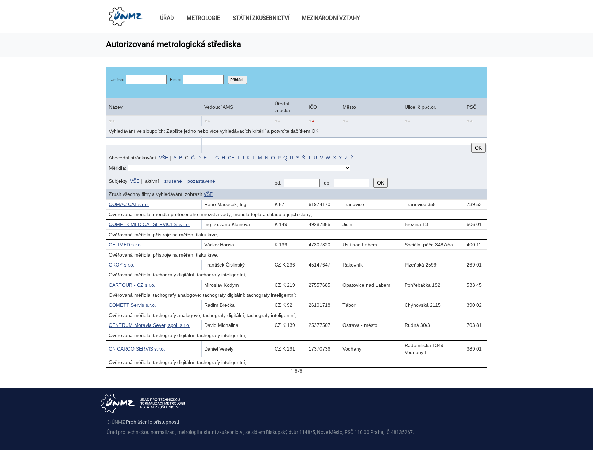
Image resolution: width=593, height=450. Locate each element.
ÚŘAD (167, 18)
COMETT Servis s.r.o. (132, 305)
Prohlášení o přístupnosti (152, 422)
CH (231, 158)
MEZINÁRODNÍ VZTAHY (331, 18)
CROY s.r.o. (122, 265)
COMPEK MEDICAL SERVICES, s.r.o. (149, 224)
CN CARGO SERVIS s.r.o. (137, 349)
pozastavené (201, 181)
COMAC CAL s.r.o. (129, 204)
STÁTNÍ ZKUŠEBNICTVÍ (261, 18)
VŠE (163, 158)
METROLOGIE (203, 18)
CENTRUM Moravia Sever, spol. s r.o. (149, 325)
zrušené (173, 181)
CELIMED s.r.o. (125, 244)
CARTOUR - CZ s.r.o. (132, 285)
